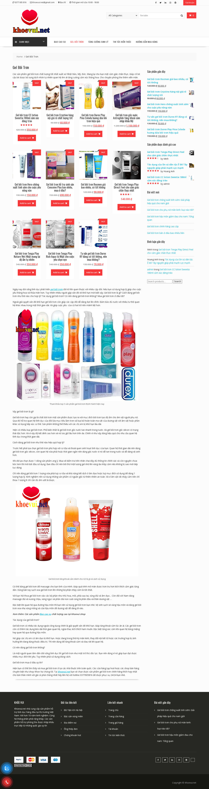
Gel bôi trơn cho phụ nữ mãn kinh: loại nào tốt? (170, 209)
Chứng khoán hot (72, 735)
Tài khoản (189, 2)
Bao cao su (45, 614)
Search (177, 281)
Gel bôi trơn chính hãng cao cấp (163, 226)
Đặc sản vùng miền (73, 716)
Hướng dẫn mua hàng (147, 41)
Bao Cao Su (60, 41)
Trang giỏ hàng (115, 722)
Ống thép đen (71, 728)
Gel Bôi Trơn (77, 41)
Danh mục (24, 41)
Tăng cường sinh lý (98, 41)
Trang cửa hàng (116, 716)
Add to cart (25, 137)
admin (150, 269)
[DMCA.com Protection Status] (23, 766)
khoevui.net (64, 671)
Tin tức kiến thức (122, 41)
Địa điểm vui (70, 722)
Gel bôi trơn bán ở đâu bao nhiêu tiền (165, 233)
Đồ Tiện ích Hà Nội (73, 710)
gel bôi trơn (56, 289)
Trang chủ (113, 710)
